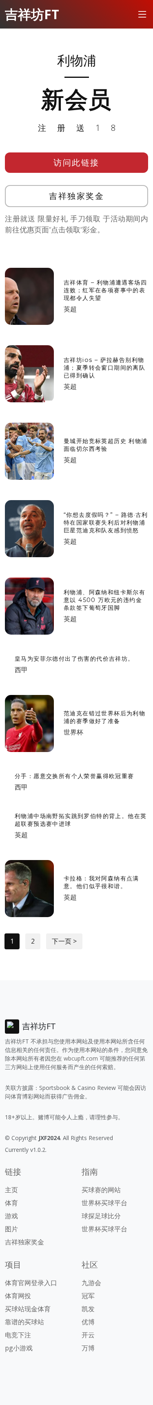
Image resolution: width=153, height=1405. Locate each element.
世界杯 (73, 732)
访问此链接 (76, 162)
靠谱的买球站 (24, 1321)
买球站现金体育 (28, 1308)
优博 (88, 1321)
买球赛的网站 (101, 1189)
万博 (88, 1347)
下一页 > (64, 941)
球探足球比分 (101, 1215)
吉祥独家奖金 (76, 195)
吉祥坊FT (32, 14)
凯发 (88, 1308)
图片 (11, 1228)
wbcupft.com (81, 1058)
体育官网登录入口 (31, 1282)
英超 (70, 308)
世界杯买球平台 (104, 1202)
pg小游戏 (19, 1347)
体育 (11, 1202)
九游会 (91, 1282)
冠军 (88, 1295)
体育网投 (18, 1295)
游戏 (11, 1215)
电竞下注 (18, 1334)
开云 (88, 1334)
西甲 (21, 669)
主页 (11, 1189)
